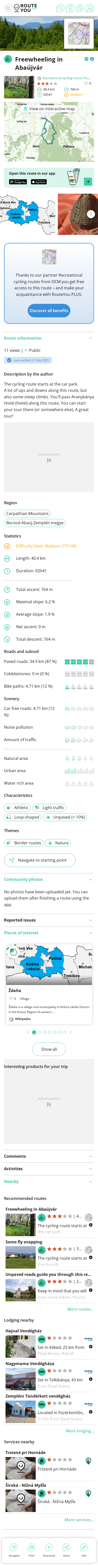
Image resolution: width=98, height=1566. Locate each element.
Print (31, 1555)
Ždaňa (15, 990)
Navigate (14, 1555)
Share (66, 1555)
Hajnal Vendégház (24, 1331)
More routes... (80, 1309)
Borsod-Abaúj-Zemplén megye (35, 522)
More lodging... (80, 1431)
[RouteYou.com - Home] (25, 8)
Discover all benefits (49, 310)
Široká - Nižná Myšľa (26, 1485)
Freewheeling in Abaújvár (31, 1209)
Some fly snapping (24, 1242)
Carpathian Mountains (27, 513)
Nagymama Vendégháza (30, 1363)
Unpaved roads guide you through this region (51, 1274)
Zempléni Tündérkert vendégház (38, 1396)
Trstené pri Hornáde (25, 1452)
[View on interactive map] (49, 158)
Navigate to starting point (42, 860)
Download (49, 1555)
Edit (84, 1555)
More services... (79, 1520)
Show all (49, 1049)
